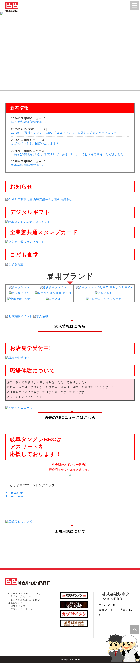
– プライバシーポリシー (21, 609)
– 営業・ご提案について (21, 596)
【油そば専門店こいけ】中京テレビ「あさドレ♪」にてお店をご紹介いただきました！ (69, 154)
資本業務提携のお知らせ (27, 164)
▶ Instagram (14, 492)
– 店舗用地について (19, 606)
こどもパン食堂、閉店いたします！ (35, 143)
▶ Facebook (14, 496)
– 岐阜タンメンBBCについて (24, 593)
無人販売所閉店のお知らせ (29, 121)
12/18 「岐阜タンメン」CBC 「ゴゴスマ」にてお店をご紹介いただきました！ (65, 132)
